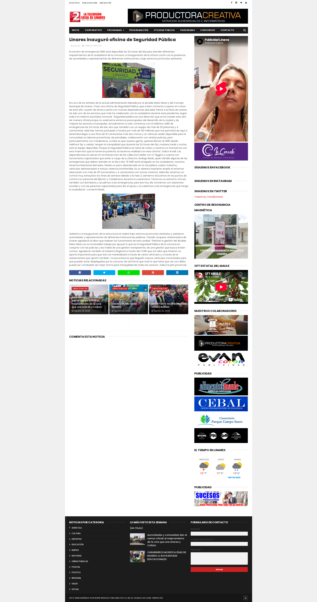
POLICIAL (76, 567)
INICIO (75, 30)
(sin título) (136, 528)
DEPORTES (77, 539)
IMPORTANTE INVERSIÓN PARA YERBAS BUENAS (168, 305)
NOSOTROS (74, 3)
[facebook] (231, 2)
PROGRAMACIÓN (138, 30)
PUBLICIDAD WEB (89, 3)
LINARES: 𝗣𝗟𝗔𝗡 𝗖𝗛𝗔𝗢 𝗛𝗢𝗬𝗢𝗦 (124, 305)
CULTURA (76, 533)
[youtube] (246, 2)
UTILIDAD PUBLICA (164, 30)
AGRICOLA (77, 527)
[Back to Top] (245, 597)
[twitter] (241, 2)
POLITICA (76, 572)
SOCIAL (75, 589)
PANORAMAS (187, 30)
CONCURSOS (207, 30)
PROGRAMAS (114, 30)
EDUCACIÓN (78, 544)
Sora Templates (154, 598)
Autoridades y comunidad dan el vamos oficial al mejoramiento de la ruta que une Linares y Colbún (87, 302)
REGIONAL (76, 578)
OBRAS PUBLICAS (93, 45)
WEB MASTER (105, 3)
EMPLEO (75, 550)
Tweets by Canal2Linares (208, 196)
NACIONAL (77, 555)
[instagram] (236, 2)
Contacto (227, 30)
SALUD (75, 583)
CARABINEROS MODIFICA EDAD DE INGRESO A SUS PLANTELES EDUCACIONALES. (166, 556)
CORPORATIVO (93, 30)
